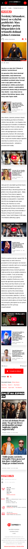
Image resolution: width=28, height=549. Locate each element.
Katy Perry (4, 384)
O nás (14, 533)
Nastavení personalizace (10, 546)
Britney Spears (15, 382)
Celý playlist (13, 3)
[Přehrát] (25, 2)
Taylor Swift (11, 387)
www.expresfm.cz (12, 513)
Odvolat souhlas (20, 546)
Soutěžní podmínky (14, 529)
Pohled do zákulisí (10, 479)
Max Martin (17, 384)
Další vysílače (11, 494)
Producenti (4, 387)
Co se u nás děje (10, 482)
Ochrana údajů (14, 531)
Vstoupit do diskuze (15, 371)
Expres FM (10, 507)
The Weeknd (18, 387)
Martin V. (10, 384)
